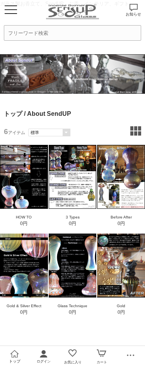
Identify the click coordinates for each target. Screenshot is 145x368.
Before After (121, 217)
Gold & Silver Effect (24, 306)
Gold (121, 306)
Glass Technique (72, 306)
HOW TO (24, 217)
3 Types (73, 217)
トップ (13, 113)
